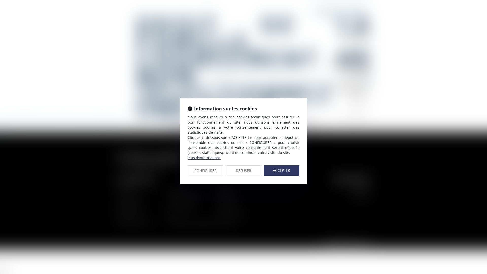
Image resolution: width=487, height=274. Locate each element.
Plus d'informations (204, 157)
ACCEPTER (281, 170)
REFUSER (243, 170)
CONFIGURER (205, 170)
